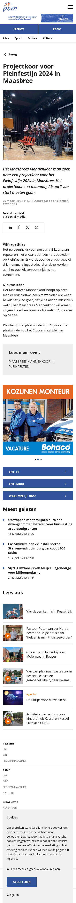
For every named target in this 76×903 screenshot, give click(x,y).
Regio (57, 29)
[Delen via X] (27, 227)
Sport (18, 38)
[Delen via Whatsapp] (36, 227)
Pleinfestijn (19, 366)
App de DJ (8, 793)
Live (5, 749)
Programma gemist (14, 760)
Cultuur (47, 38)
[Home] (19, 7)
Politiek (32, 38)
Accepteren (22, 882)
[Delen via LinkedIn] (10, 227)
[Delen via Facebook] (19, 227)
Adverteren (10, 807)
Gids (5, 755)
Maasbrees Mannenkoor (29, 361)
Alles (6, 38)
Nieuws (19, 29)
